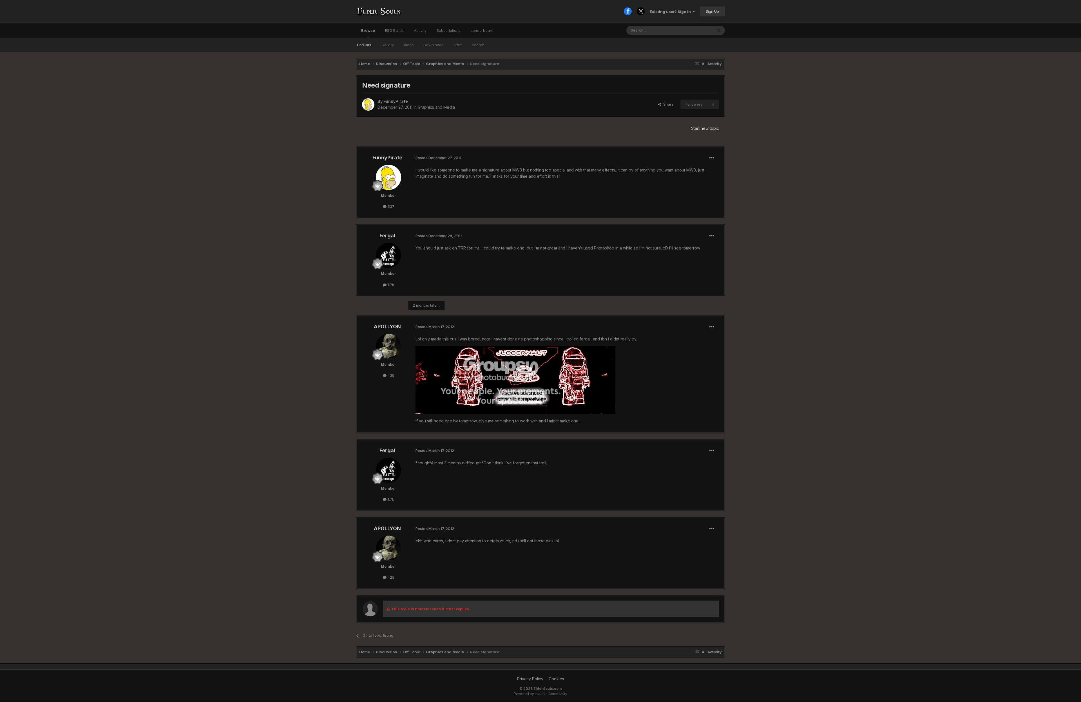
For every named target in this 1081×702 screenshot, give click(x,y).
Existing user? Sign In (671, 11)
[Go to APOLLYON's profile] (388, 346)
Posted (438, 157)
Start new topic (705, 128)
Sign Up (712, 11)
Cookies (556, 678)
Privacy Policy (530, 678)
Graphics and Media (436, 107)
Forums (364, 45)
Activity (420, 30)
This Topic (696, 30)
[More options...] (711, 158)
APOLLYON (387, 326)
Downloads (433, 45)
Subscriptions (449, 30)
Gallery (387, 45)
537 (390, 206)
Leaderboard (482, 30)
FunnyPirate (395, 101)
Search (478, 45)
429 (390, 375)
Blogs (409, 45)
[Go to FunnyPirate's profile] (368, 104)
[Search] (719, 30)
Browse (368, 30)
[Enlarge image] (515, 379)
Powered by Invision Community (540, 694)
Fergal (387, 236)
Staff (458, 45)
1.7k (390, 284)
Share (667, 104)
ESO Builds (394, 30)
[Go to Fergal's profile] (388, 255)
